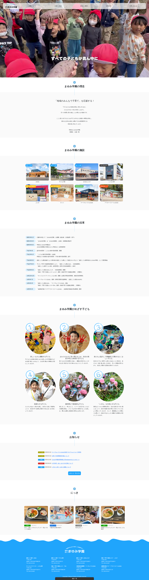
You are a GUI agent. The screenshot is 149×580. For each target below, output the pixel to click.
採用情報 (108, 6)
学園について (32, 6)
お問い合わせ (133, 6)
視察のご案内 (84, 6)
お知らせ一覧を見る (74, 473)
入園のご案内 (58, 6)
